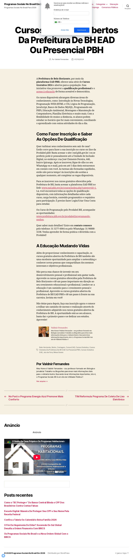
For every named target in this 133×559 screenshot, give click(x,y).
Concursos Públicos (110, 7)
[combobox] (58, 22)
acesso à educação (45, 91)
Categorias (100, 4)
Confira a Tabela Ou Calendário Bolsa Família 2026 (30, 519)
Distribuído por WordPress (59, 553)
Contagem (61, 347)
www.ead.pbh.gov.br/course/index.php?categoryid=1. (69, 187)
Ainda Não (65, 30)
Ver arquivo (42, 381)
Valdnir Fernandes (61, 59)
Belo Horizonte (45, 347)
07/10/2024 (79, 59)
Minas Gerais (58, 352)
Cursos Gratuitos (82, 347)
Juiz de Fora (48, 352)
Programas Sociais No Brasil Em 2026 (25, 4)
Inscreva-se (81, 30)
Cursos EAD (70, 347)
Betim (54, 347)
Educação (114, 4)
